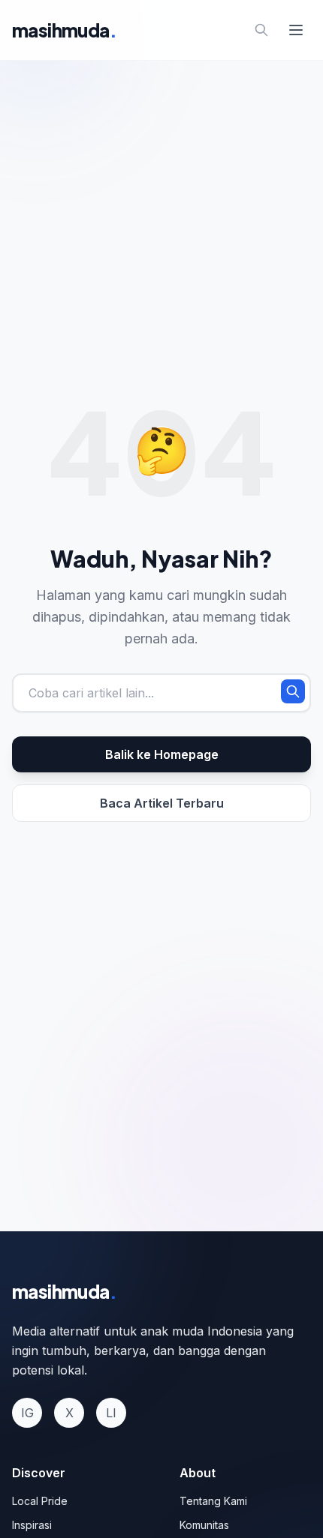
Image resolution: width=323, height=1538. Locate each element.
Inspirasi (32, 1525)
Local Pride (40, 1501)
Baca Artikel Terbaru (162, 803)
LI (111, 1412)
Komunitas (204, 1525)
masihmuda (64, 30)
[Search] (261, 29)
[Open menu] (296, 30)
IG (27, 1412)
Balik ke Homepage (162, 754)
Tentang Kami (213, 1501)
